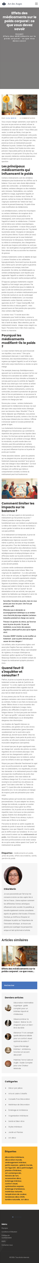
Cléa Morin (11, 118)
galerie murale (25, 1165)
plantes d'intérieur (13, 1170)
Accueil (19, 34)
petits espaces (11, 1165)
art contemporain (13, 1173)
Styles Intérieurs (15, 1126)
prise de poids (8, 855)
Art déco (12, 1138)
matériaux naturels (13, 1191)
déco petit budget (25, 1168)
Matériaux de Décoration (19, 1104)
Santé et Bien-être (16, 1121)
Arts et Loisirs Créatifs (17, 1093)
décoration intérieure (14, 1157)
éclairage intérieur (13, 1181)
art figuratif (10, 1168)
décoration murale (13, 1160)
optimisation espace (14, 1186)
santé (34, 855)
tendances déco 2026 (14, 1197)
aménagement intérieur (15, 1162)
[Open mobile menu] (36, 3)
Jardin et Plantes (15, 1132)
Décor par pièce (15, 1088)
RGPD (4, 1241)
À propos (5, 1228)
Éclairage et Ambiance (18, 1110)
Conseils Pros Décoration (19, 1099)
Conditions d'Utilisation (9, 1232)
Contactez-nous (7, 1245)
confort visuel (11, 1183)
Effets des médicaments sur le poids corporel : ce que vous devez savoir (18, 970)
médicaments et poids (23, 853)
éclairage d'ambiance (15, 1189)
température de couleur (15, 1194)
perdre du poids (8, 858)
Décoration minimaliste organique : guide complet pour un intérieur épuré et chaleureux (23, 1008)
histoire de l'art (12, 1175)
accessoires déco (13, 1178)
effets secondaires (23, 855)
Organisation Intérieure (18, 1115)
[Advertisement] (19, 62)
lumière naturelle (12, 1199)
